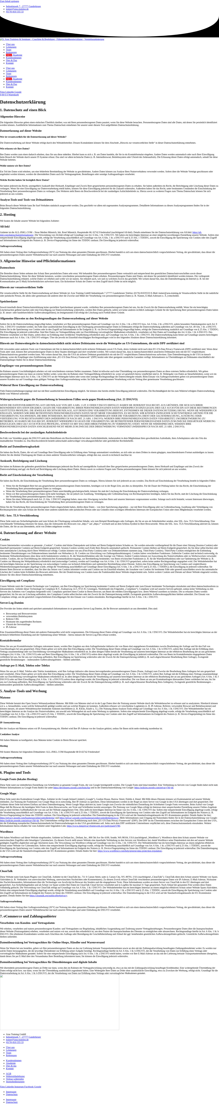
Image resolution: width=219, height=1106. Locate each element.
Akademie (14, 55)
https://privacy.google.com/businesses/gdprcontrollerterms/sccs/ (89, 818)
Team (8, 49)
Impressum (11, 1092)
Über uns (10, 44)
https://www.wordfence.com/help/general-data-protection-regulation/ (130, 851)
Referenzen (11, 52)
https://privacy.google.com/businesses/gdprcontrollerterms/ (27, 818)
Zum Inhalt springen (9, 1)
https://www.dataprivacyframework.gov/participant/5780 (93, 826)
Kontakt (10, 63)
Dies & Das (11, 60)
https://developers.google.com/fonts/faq (71, 787)
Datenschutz (12, 1094)
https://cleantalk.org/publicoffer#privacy (48, 895)
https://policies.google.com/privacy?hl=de (153, 787)
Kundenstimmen (13, 57)
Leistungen (11, 47)
